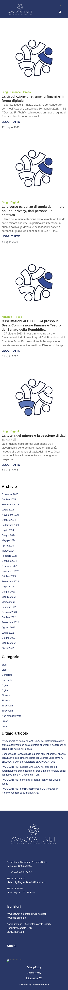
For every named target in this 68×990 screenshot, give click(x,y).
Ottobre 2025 (9, 499)
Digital (14, 202)
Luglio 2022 (8, 632)
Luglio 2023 (8, 586)
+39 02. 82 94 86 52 (19, 872)
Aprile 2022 (8, 648)
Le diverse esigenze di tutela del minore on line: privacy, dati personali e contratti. (33, 211)
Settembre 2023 (10, 581)
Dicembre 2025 (10, 494)
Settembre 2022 (10, 622)
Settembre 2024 (10, 525)
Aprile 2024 (8, 545)
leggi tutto (11, 121)
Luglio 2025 (8, 509)
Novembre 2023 (10, 571)
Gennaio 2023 (9, 612)
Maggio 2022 (9, 642)
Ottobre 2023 (9, 576)
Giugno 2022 (8, 637)
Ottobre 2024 (9, 519)
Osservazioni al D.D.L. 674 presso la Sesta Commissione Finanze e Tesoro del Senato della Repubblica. (31, 325)
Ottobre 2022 (9, 617)
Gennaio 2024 (9, 560)
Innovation (7, 705)
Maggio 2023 (9, 596)
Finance (15, 92)
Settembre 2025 (10, 504)
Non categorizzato (11, 715)
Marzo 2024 (8, 550)
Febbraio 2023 (9, 607)
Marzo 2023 (8, 602)
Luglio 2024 (8, 530)
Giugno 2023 (8, 591)
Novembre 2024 (10, 514)
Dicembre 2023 (10, 566)
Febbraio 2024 (9, 555)
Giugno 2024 (8, 535)
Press (27, 92)
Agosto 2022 (8, 627)
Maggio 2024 (9, 540)
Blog (5, 92)
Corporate (7, 674)
